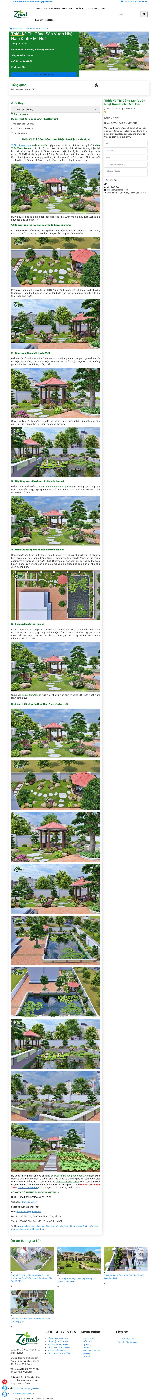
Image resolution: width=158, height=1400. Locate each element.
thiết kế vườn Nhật (59, 1226)
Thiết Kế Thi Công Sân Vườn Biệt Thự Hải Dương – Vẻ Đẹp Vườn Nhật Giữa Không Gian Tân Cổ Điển (31, 1278)
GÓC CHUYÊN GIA (94, 8)
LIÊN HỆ (49, 20)
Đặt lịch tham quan (44, 74)
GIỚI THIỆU (54, 8)
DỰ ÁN (78, 8)
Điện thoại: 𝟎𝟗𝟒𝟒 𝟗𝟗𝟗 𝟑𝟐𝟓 (23, 1393)
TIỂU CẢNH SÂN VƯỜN (59, 1353)
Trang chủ (17, 28)
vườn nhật (24, 1226)
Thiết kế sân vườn (21, 145)
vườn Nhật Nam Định (40, 1226)
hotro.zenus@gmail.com (29, 1211)
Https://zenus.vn (28, 1202)
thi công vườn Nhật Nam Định (30, 1229)
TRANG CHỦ (41, 8)
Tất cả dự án (32, 28)
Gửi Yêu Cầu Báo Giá (128, 1342)
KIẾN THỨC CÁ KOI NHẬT (60, 1347)
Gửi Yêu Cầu (112, 180)
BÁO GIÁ (39, 20)
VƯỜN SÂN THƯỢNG (58, 1344)
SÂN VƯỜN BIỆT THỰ (58, 1338)
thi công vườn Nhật (78, 1226)
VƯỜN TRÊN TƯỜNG (57, 1350)
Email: (16, 1388)
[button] (55, 109)
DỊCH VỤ (66, 8)
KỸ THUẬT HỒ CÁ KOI (58, 1341)
